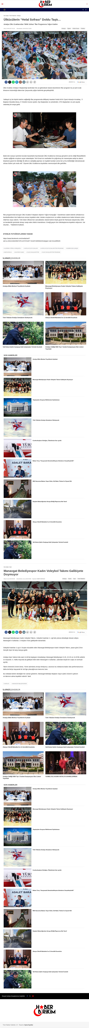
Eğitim (69, 28)
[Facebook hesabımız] (27, 996)
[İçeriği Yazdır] (23, 82)
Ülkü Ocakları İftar (33, 252)
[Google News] (81, 82)
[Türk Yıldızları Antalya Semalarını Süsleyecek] (23, 303)
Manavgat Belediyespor (20, 683)
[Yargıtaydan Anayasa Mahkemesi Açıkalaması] (17, 416)
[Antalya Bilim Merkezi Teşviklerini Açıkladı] (23, 272)
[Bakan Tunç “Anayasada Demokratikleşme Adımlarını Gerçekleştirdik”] (17, 477)
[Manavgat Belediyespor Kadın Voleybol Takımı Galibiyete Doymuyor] (65, 272)
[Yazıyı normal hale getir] (34, 82)
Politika (83, 28)
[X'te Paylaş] (9, 82)
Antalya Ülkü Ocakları (31, 248)
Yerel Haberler (81, 578)
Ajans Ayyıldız (28, 1025)
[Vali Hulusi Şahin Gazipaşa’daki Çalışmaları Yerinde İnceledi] (23, 333)
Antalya (64, 28)
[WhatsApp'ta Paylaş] (13, 82)
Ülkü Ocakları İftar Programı (51, 252)
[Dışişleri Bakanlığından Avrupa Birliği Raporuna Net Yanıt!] (17, 518)
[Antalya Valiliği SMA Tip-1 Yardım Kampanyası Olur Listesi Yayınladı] (65, 333)
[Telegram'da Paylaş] (16, 82)
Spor (74, 578)
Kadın (69, 578)
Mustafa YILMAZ (19, 252)
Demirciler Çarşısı (72, 248)
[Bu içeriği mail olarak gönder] (20, 82)
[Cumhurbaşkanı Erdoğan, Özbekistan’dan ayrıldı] (17, 457)
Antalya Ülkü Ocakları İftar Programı (52, 248)
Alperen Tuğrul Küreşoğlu (13, 248)
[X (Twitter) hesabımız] (30, 996)
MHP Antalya (8, 252)
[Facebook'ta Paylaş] (6, 82)
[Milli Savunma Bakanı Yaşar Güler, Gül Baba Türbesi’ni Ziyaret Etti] (17, 497)
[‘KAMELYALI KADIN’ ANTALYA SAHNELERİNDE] (65, 762)
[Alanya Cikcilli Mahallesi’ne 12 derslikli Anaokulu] (65, 303)
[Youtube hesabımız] (33, 996)
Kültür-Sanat (76, 28)
